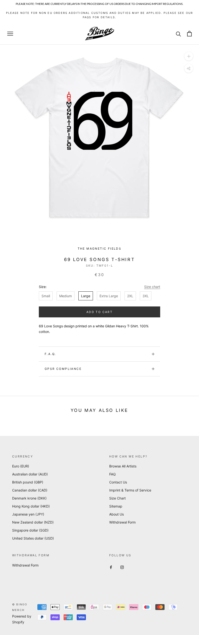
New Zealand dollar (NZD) (33, 522)
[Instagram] (122, 567)
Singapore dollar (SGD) (30, 530)
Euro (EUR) (20, 466)
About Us (116, 514)
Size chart (152, 287)
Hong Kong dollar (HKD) (31, 506)
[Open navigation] (10, 34)
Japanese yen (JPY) (28, 514)
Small (45, 296)
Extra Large (109, 296)
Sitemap (115, 506)
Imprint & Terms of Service (130, 490)
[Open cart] (189, 33)
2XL (130, 296)
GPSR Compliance (63, 369)
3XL (145, 296)
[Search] (178, 33)
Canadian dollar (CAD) (29, 490)
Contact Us (118, 482)
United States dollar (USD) (33, 538)
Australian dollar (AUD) (30, 474)
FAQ (112, 474)
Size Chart (117, 498)
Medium (65, 296)
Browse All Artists (122, 466)
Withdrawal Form (122, 522)
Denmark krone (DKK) (29, 498)
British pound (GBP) (27, 482)
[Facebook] (111, 567)
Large (85, 296)
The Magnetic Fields (100, 248)
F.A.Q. (50, 354)
